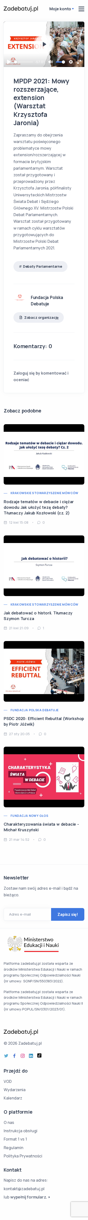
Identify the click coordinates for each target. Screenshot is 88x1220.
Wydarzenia (14, 1089)
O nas (9, 1122)
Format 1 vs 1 (15, 1139)
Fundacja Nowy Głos (29, 816)
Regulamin (13, 1147)
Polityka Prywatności (23, 1156)
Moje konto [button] (60, 8)
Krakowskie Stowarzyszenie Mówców (44, 493)
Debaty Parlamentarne (42, 266)
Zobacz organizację (41, 317)
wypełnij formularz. (28, 1197)
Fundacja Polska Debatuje (35, 710)
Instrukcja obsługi (20, 1130)
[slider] (23, 62)
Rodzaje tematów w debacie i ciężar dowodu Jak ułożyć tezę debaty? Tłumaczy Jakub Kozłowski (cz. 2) (39, 507)
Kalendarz (13, 1098)
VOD (8, 1081)
